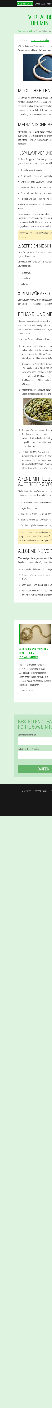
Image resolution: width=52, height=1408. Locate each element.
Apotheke (26, 791)
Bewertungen (40, 791)
